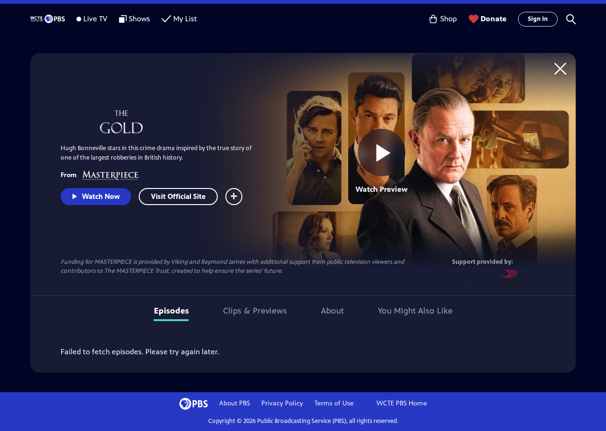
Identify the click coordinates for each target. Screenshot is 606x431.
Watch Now (101, 196)
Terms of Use (334, 403)
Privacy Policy (282, 403)
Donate (494, 18)
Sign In (538, 19)
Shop (448, 18)
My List (185, 18)
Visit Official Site (178, 196)
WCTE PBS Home (401, 403)
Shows (139, 18)
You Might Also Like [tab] (415, 310)
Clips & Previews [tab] (255, 310)
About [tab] (332, 310)
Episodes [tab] (171, 310)
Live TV (95, 18)
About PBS (234, 403)
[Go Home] (560, 68)
